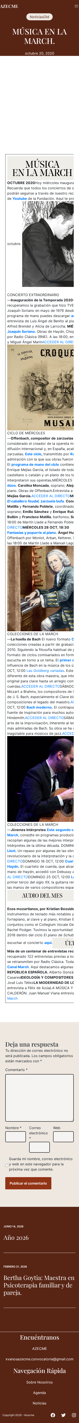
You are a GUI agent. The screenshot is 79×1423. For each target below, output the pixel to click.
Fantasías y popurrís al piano (31, 532)
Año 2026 (16, 1237)
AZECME (9, 6)
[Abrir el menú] (76, 6)
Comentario (16, 1070)
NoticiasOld (39, 17)
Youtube (20, 198)
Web (56, 1128)
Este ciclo (33, 454)
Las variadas (45, 670)
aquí (48, 943)
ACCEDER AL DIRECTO (50, 496)
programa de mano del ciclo (35, 464)
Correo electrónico (38, 1133)
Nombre (13, 1128)
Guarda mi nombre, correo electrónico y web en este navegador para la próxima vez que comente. (41, 1164)
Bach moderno (39, 707)
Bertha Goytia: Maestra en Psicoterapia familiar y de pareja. (39, 1285)
